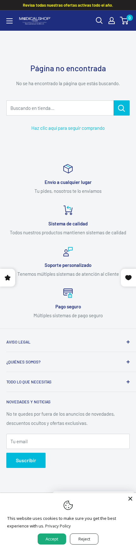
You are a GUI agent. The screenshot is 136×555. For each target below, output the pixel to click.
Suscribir (26, 460)
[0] (124, 20)
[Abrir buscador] (99, 20)
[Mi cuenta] (111, 20)
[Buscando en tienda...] (122, 108)
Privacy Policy (58, 526)
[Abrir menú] (9, 20)
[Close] (130, 498)
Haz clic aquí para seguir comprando (68, 128)
